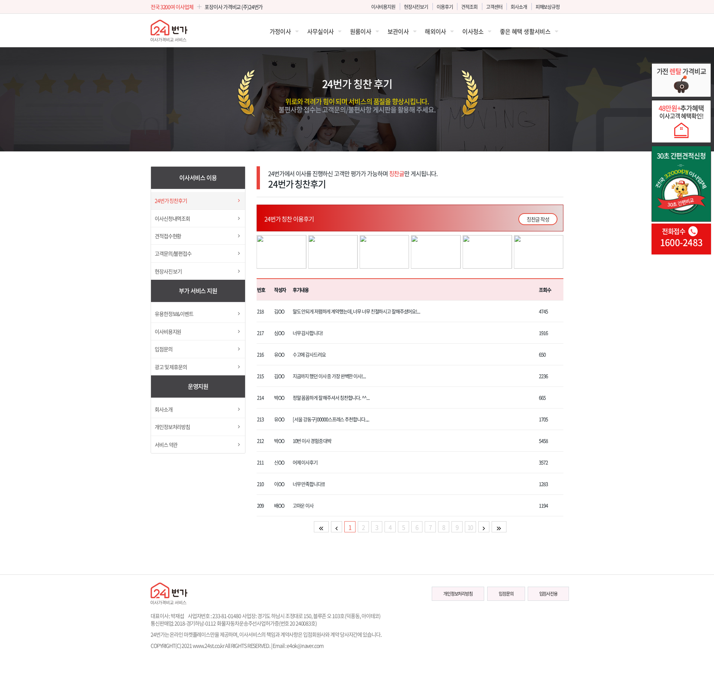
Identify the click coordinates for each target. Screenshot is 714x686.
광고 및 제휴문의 (171, 367)
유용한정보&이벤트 (174, 313)
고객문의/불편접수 (173, 253)
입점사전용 (548, 593)
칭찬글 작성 (538, 219)
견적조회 (469, 6)
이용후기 (445, 6)
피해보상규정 (548, 6)
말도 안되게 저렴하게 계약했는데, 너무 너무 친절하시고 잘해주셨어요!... (356, 311)
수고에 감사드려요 (309, 354)
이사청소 (472, 31)
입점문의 (164, 349)
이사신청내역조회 (172, 218)
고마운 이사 (303, 505)
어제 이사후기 (305, 462)
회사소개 (519, 6)
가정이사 (280, 31)
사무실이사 (320, 31)
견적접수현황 (168, 236)
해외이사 (435, 31)
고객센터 (494, 6)
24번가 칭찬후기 (171, 200)
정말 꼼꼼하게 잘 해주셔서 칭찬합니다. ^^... (331, 397)
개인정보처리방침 (172, 426)
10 (470, 527)
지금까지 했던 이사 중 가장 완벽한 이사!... (329, 375)
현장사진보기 (416, 6)
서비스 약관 (166, 444)
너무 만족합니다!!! (309, 483)
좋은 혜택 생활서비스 (525, 31)
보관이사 (398, 31)
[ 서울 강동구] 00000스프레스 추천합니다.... (331, 419)
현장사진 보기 (168, 271)
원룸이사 (360, 31)
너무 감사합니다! (308, 332)
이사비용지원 (383, 6)
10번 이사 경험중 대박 (312, 440)
